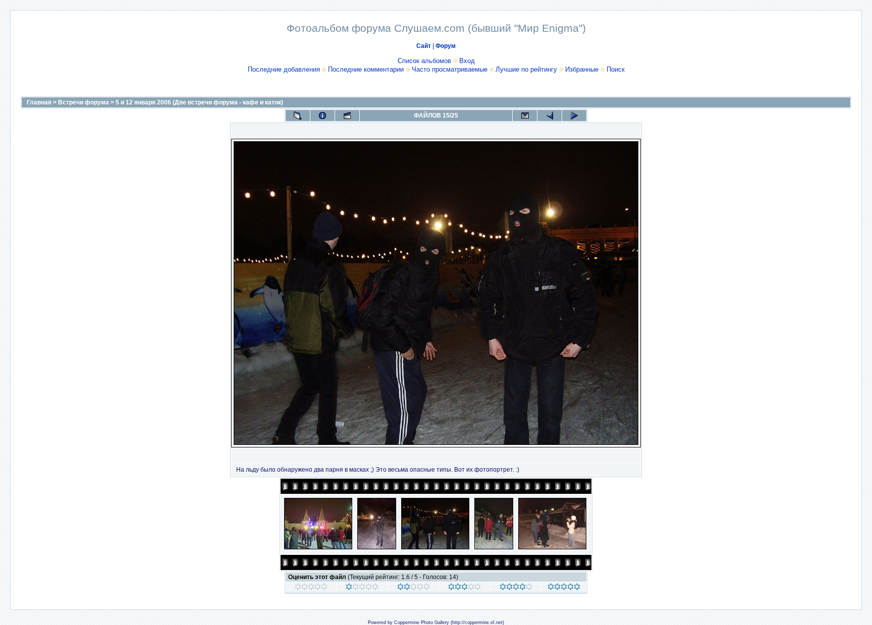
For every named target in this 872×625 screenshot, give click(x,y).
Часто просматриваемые (449, 69)
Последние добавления (284, 69)
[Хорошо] (464, 588)
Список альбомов (424, 61)
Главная (39, 102)
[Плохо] (362, 588)
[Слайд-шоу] (347, 115)
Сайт (423, 45)
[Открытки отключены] (525, 115)
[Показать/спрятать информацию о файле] (322, 115)
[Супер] (564, 588)
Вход (467, 61)
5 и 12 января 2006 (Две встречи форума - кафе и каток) (199, 102)
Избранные (581, 69)
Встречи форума (83, 102)
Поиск (616, 69)
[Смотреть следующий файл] (574, 115)
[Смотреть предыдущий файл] (549, 115)
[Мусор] (311, 588)
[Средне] (413, 588)
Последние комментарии (366, 69)
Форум (445, 45)
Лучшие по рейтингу (526, 69)
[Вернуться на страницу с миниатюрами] (298, 115)
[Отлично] (516, 588)
